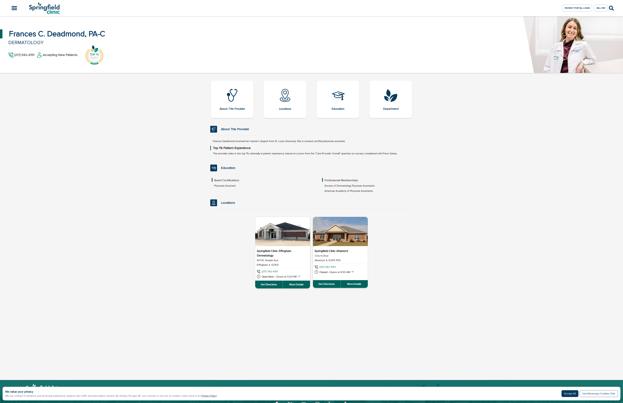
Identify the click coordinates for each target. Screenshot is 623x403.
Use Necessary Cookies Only (598, 393)
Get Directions (269, 284)
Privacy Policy (209, 395)
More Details (296, 284)
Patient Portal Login (577, 8)
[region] (311, 252)
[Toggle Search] (611, 8)
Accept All (570, 393)
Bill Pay (601, 8)
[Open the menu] (14, 8)
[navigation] (311, 99)
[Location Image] (282, 231)
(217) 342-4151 (270, 271)
